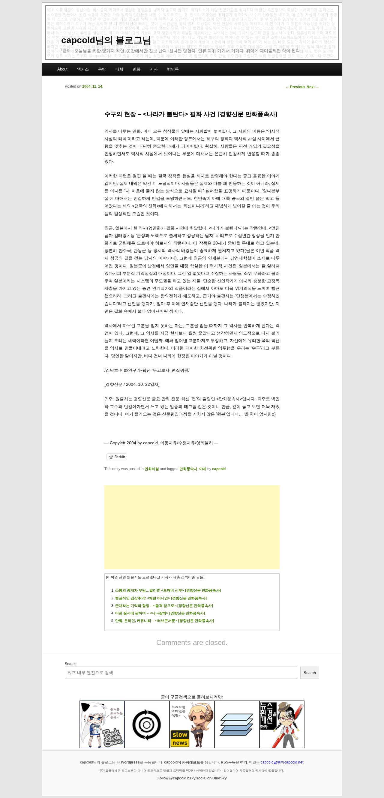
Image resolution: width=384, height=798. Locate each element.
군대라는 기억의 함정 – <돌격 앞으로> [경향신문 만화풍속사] (164, 606)
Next (313, 87)
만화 (136, 69)
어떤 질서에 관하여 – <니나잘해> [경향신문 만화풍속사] (160, 613)
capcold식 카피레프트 (182, 762)
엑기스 (83, 69)
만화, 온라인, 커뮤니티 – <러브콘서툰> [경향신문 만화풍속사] (164, 621)
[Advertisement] (192, 527)
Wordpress (130, 762)
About (62, 69)
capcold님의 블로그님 (106, 40)
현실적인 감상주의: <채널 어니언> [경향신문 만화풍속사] (161, 598)
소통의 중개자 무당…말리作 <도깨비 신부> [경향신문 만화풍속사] (168, 590)
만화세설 (152, 469)
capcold (219, 469)
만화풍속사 (188, 469)
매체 (119, 69)
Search (70, 664)
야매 (202, 469)
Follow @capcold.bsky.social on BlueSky (192, 778)
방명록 (173, 69)
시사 (154, 69)
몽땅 (102, 69)
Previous (295, 87)
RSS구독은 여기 (234, 762)
